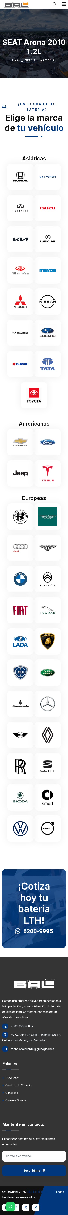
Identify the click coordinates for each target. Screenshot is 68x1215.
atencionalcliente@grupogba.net (32, 1049)
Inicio (16, 60)
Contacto (11, 1093)
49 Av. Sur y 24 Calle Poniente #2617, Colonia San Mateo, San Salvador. (31, 1037)
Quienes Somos (15, 1100)
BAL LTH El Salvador (41, 1192)
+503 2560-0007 (22, 1026)
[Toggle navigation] (64, 4)
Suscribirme (32, 1170)
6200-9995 (38, 931)
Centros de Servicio (18, 1085)
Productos (12, 1078)
